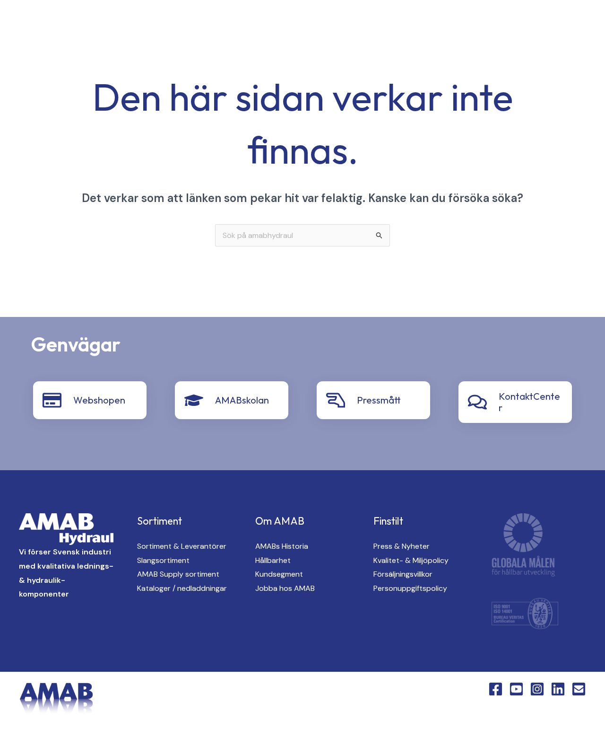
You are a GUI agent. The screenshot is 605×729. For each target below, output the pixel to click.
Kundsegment (279, 574)
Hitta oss (362, 24)
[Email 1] (578, 689)
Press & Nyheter (401, 546)
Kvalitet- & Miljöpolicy (411, 560)
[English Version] (195, 41)
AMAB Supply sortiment (178, 574)
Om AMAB (420, 24)
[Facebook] (120, 41)
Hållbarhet (273, 560)
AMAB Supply (260, 24)
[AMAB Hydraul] (60, 40)
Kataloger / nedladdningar (182, 588)
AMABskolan (242, 400)
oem (313, 24)
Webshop (254, 57)
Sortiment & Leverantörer (181, 546)
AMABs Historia (281, 546)
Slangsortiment (163, 560)
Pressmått (379, 400)
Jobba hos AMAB (285, 588)
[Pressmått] (335, 400)
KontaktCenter (488, 24)
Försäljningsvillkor (402, 574)
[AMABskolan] (193, 400)
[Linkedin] (176, 41)
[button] (216, 41)
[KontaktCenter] (477, 402)
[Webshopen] (52, 400)
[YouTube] (139, 41)
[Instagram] (157, 41)
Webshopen (99, 400)
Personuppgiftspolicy (410, 588)
